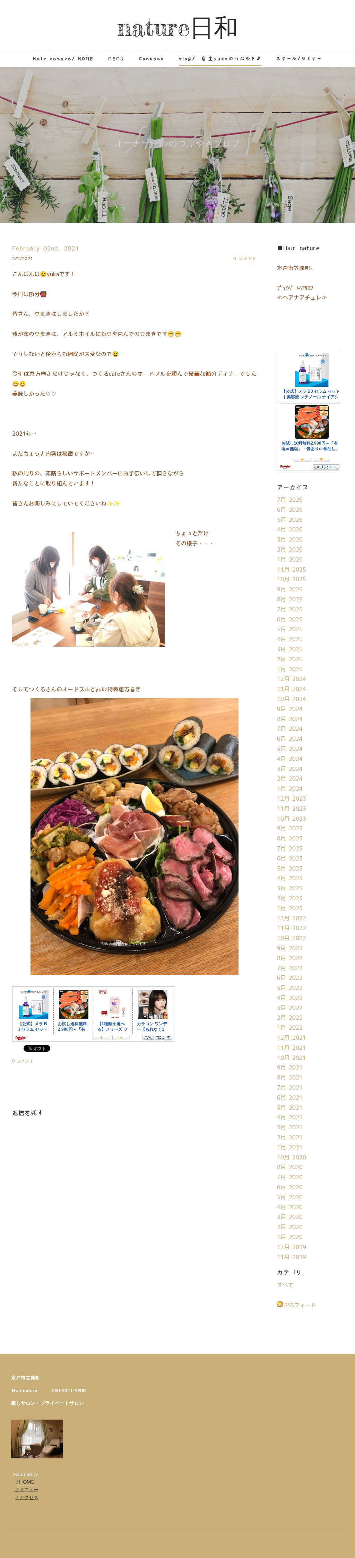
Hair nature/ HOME (63, 58)
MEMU (116, 58)
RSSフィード (300, 1305)
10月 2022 (291, 938)
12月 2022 (291, 918)
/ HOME (24, 1482)
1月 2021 (290, 1148)
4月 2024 (290, 759)
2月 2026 (290, 550)
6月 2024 (290, 739)
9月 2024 (290, 709)
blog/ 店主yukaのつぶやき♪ (220, 58)
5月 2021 (290, 1108)
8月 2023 (290, 839)
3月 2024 (290, 769)
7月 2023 (290, 849)
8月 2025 (290, 599)
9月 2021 (290, 1068)
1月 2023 (290, 908)
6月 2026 (290, 510)
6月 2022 (290, 978)
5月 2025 (290, 629)
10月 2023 (291, 819)
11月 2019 (291, 1257)
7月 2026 (290, 500)
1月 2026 (290, 560)
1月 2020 (290, 1237)
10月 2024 (291, 699)
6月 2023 (290, 859)
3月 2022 (290, 1008)
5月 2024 (290, 749)
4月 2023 (290, 878)
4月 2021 (290, 1117)
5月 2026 (290, 520)
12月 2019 (291, 1247)
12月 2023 (291, 799)
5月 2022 (290, 988)
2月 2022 (290, 1018)
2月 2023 (290, 898)
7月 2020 (290, 1177)
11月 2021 (291, 1048)
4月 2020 (290, 1207)
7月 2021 (290, 1088)
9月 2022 (290, 948)
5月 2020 (290, 1197)
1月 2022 (290, 1028)
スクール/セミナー (299, 58)
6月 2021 (290, 1098)
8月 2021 (290, 1078)
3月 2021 (290, 1127)
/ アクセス (26, 1497)
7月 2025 (290, 610)
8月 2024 (290, 719)
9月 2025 (290, 589)
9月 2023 (290, 829)
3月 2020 (290, 1217)
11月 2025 (291, 570)
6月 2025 (290, 620)
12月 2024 (291, 679)
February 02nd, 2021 (45, 249)
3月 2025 (290, 649)
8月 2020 (290, 1167)
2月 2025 (290, 659)
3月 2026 (290, 540)
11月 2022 (291, 928)
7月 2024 (290, 729)
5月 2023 (290, 869)
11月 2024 (291, 689)
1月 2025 (290, 669)
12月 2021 (291, 1038)
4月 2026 (290, 530)
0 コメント (245, 258)
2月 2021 (290, 1138)
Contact (152, 58)
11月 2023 (291, 809)
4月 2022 (290, 998)
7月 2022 (290, 968)
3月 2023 (290, 888)
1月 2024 (290, 789)
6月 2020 (290, 1187)
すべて (285, 1285)
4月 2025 (290, 639)
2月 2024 (290, 779)
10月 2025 (291, 579)
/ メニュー (26, 1489)
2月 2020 (290, 1227)
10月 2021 (291, 1058)
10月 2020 (291, 1158)
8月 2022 (290, 958)
